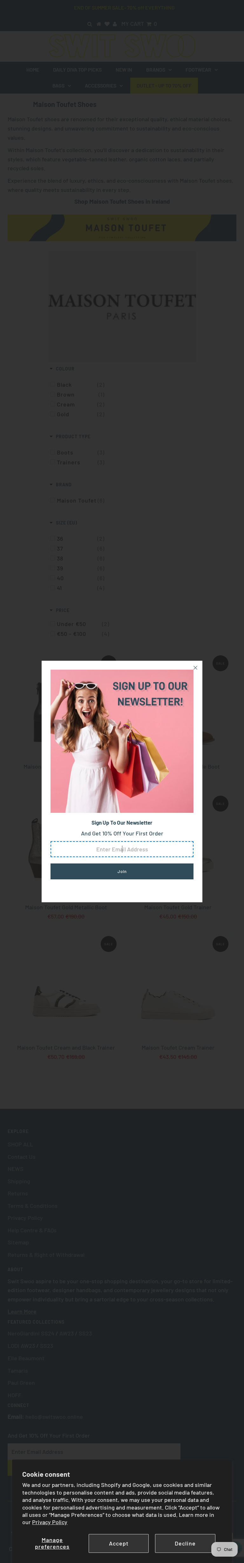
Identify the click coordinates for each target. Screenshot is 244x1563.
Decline (185, 1543)
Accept (119, 1543)
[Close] (195, 668)
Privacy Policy (49, 1521)
